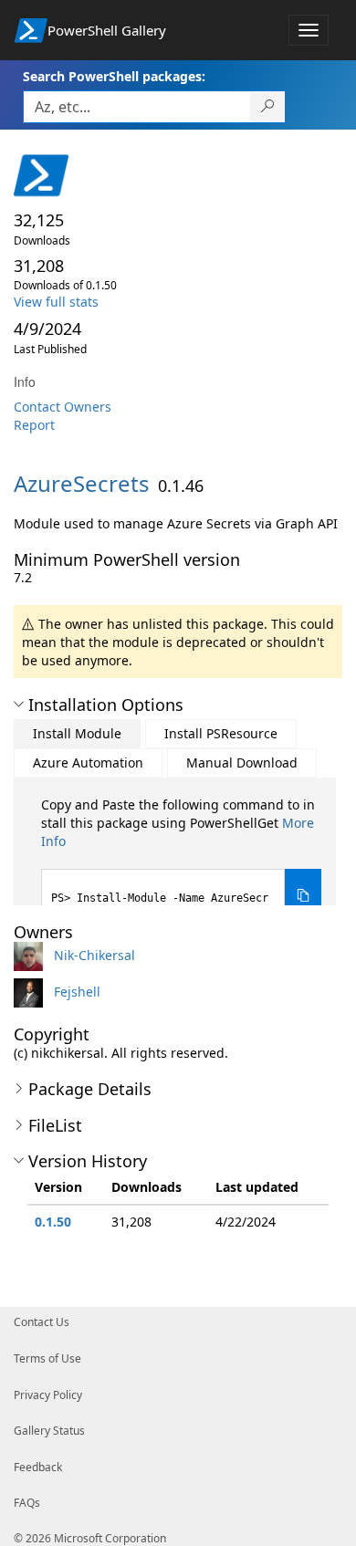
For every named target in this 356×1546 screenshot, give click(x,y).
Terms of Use (47, 1358)
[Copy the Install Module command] (303, 896)
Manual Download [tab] (242, 762)
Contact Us (41, 1322)
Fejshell (77, 991)
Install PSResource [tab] (220, 733)
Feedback (38, 1467)
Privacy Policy (48, 1395)
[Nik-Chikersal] (32, 955)
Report (34, 425)
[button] (19, 704)
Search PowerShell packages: (114, 76)
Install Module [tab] (77, 733)
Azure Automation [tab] (88, 762)
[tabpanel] (181, 859)
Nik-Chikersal (94, 955)
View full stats (56, 301)
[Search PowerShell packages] (268, 106)
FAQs (27, 1502)
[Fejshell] (32, 991)
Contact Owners (62, 406)
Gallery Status (49, 1430)
